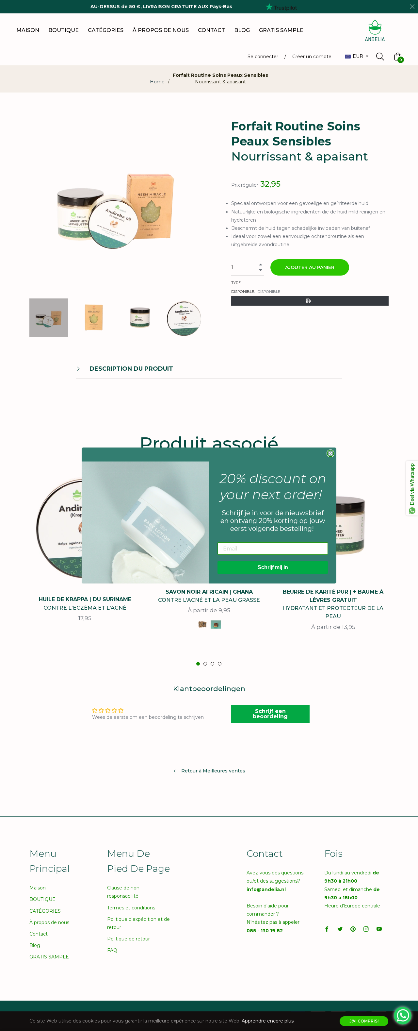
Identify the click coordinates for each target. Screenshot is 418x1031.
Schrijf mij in (273, 567)
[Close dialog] (330, 453)
